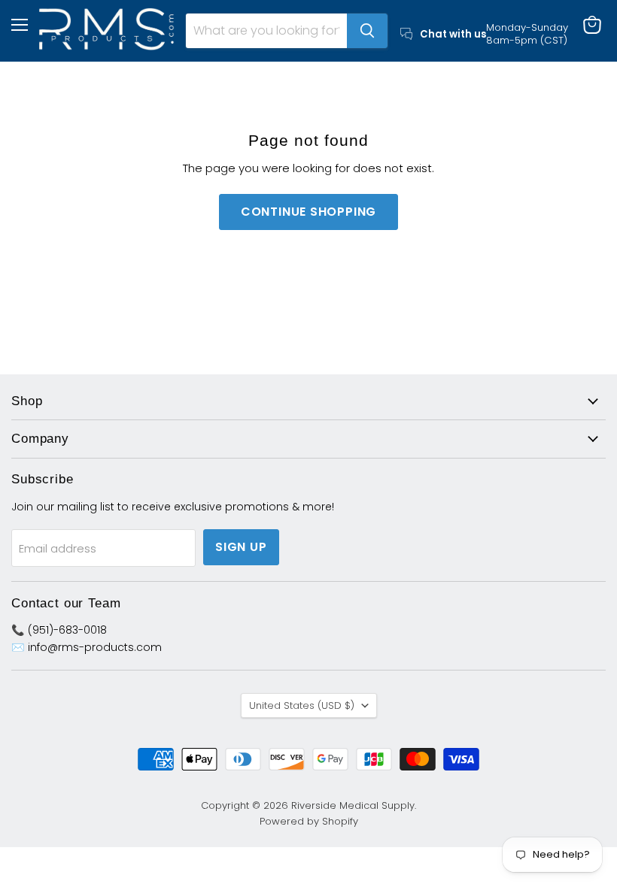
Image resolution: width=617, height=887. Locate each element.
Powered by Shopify (309, 821)
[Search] (367, 31)
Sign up (241, 547)
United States (301, 705)
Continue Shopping (309, 211)
